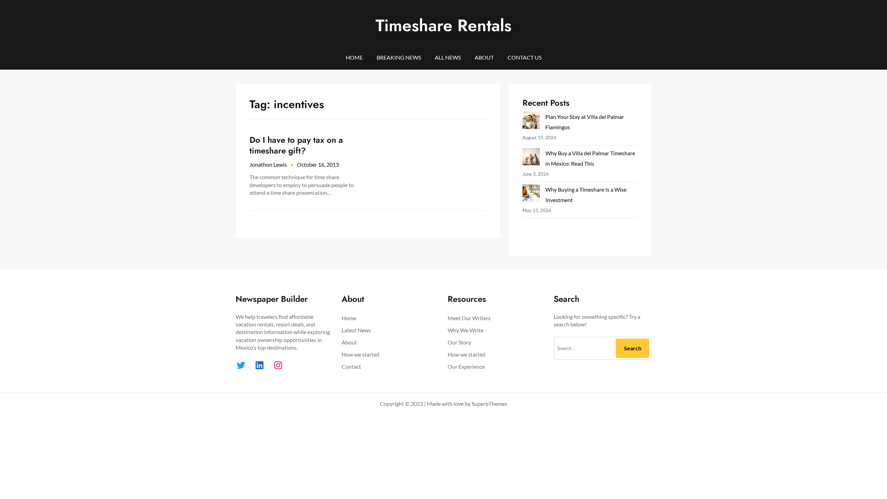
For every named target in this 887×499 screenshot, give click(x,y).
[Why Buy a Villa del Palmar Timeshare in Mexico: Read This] (531, 158)
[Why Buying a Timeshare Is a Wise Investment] (531, 194)
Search (632, 348)
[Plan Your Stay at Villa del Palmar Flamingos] (531, 122)
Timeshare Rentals (443, 25)
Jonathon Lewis (268, 164)
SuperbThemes (489, 403)
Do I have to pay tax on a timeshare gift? (296, 145)
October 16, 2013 (318, 164)
